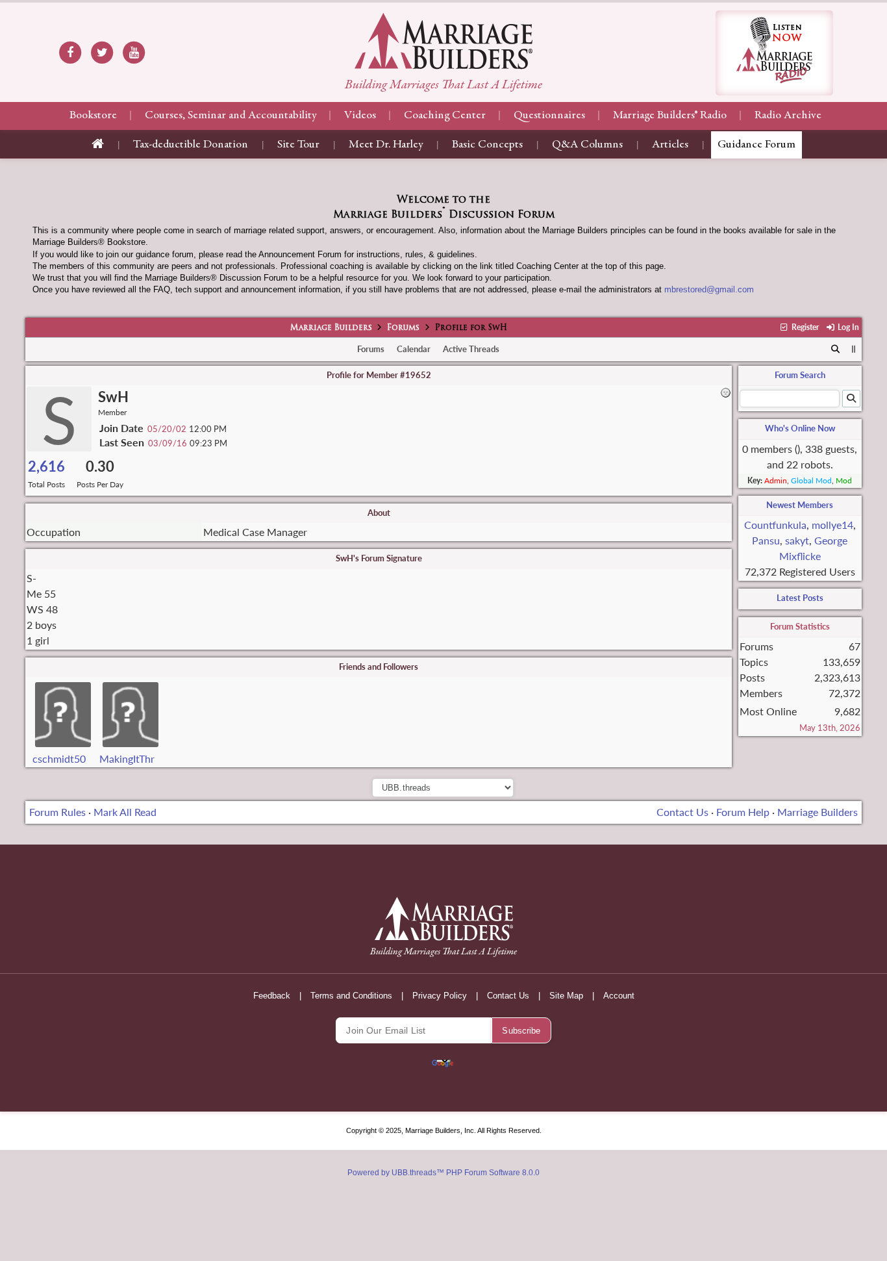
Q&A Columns (587, 145)
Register (804, 327)
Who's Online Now (800, 428)
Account (618, 995)
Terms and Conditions (351, 995)
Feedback (271, 995)
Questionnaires (549, 115)
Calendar (414, 349)
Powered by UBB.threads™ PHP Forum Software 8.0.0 (443, 1172)
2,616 (46, 466)
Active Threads (471, 349)
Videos (360, 115)
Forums (403, 328)
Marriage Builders (331, 328)
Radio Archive (788, 115)
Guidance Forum (756, 145)
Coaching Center (445, 115)
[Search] (836, 349)
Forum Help (742, 812)
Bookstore (93, 115)
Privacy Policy (439, 995)
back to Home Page (443, 41)
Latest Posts (800, 597)
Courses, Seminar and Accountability (230, 115)
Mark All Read (125, 812)
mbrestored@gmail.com (709, 289)
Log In (847, 327)
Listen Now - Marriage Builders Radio (774, 53)
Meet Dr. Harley (386, 145)
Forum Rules (57, 812)
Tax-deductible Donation (190, 145)
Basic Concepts (487, 145)
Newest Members (799, 505)
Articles (670, 145)
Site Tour (298, 145)
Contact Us (682, 812)
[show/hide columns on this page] (853, 349)
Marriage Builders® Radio (670, 115)
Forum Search (800, 375)
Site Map (566, 995)
